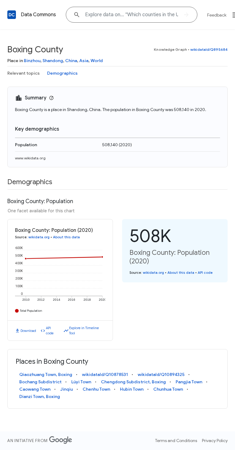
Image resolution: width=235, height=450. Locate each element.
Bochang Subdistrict (40, 382)
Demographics (62, 73)
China (71, 60)
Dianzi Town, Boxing (39, 396)
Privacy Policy (215, 440)
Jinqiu (66, 389)
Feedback (216, 15)
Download (28, 331)
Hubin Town (132, 389)
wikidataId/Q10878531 (105, 374)
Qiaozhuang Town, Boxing (45, 374)
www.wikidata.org (30, 158)
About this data (66, 237)
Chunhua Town (168, 389)
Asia (83, 60)
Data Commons (38, 15)
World (97, 60)
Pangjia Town (189, 382)
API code (50, 330)
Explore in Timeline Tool (84, 330)
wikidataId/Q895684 (209, 49)
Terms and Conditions (176, 440)
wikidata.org (39, 237)
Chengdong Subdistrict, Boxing (133, 382)
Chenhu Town (96, 389)
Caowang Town (34, 389)
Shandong (53, 60)
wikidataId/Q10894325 (161, 374)
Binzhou (32, 60)
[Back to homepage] (11, 14)
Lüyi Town (81, 382)
